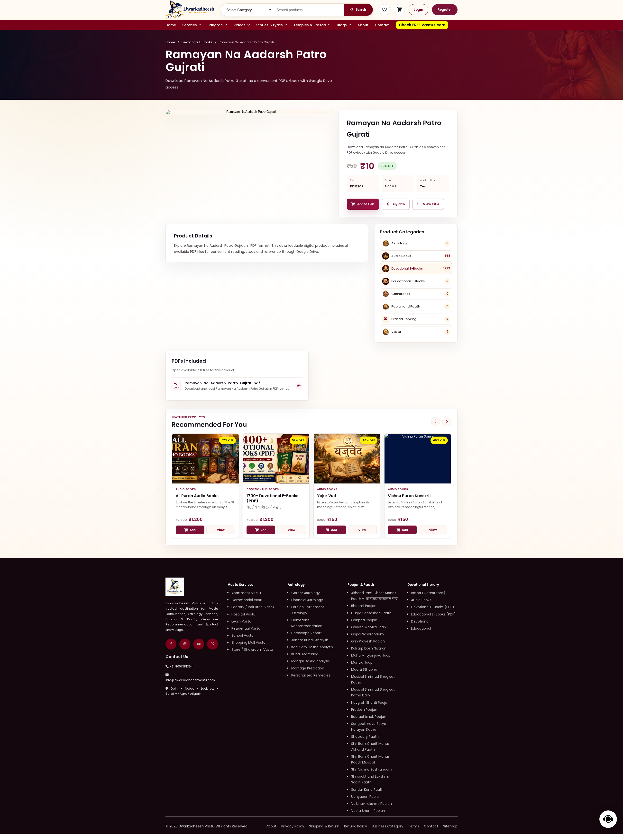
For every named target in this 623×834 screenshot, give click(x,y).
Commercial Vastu (247, 599)
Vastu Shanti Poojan (368, 810)
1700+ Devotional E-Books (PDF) (272, 498)
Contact (382, 25)
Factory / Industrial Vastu (252, 607)
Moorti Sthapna (364, 669)
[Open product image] (249, 112)
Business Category (387, 826)
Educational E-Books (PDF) (433, 614)
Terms (413, 826)
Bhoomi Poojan (363, 605)
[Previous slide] (435, 421)
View (221, 529)
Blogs (342, 25)
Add (193, 530)
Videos (239, 25)
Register (445, 9)
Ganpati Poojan (364, 620)
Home (170, 25)
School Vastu (242, 635)
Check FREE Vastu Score (422, 24)
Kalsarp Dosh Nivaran (368, 648)
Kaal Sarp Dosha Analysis (312, 647)
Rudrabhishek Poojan (368, 716)
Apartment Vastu (246, 592)
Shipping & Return (324, 826)
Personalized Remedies (310, 675)
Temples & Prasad (309, 25)
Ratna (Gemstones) (428, 592)
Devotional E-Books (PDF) (432, 607)
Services (189, 25)
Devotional (420, 621)
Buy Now (398, 204)
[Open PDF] (298, 386)
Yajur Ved (326, 496)
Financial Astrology (307, 599)
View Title (431, 204)
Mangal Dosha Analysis (310, 661)
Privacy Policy (292, 826)
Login (418, 9)
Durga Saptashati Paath (371, 613)
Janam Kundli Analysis (310, 640)
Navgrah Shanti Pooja (369, 702)
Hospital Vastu (243, 614)
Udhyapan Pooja (365, 796)
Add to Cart (365, 204)
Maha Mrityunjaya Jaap (371, 655)
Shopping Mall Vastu (248, 642)
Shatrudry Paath (365, 736)
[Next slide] (446, 421)
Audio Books (421, 599)
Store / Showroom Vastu (252, 649)
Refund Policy (355, 826)
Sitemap (450, 826)
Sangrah (215, 25)
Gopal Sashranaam (367, 634)
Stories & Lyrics (269, 25)
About (362, 25)
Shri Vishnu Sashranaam (371, 769)
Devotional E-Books (197, 42)
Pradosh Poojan (364, 709)
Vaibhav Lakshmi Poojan (371, 803)
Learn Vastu (241, 621)
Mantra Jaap (362, 662)
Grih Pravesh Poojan (368, 641)
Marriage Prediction (307, 668)
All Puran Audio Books (197, 496)
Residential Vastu (245, 628)
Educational (421, 628)
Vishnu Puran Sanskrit (409, 496)
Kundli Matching (304, 654)
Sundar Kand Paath (367, 789)
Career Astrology (305, 592)
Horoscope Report (306, 633)
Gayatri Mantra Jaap (368, 627)
